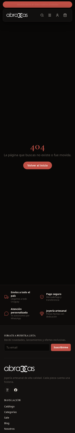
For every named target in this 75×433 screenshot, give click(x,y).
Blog (6, 423)
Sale (6, 417)
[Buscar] (42, 15)
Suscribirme (61, 347)
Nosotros (9, 428)
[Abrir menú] (49, 15)
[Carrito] (65, 15)
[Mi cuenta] (57, 15)
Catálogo (9, 406)
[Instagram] (7, 390)
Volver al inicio (37, 165)
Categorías (10, 412)
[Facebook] (16, 390)
